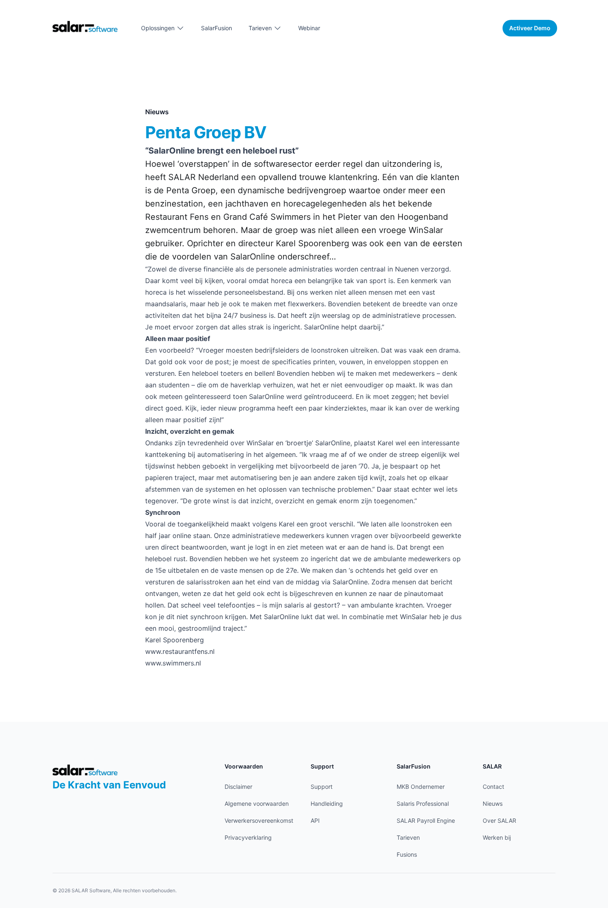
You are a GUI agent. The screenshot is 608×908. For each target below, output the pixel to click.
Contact (493, 786)
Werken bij (497, 837)
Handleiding (327, 803)
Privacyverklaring (248, 837)
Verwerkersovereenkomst (259, 820)
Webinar (309, 27)
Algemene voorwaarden (257, 803)
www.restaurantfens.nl (180, 651)
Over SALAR (499, 820)
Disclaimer (238, 786)
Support (322, 786)
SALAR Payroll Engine (426, 820)
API (315, 820)
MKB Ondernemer (421, 786)
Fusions (407, 854)
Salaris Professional (423, 803)
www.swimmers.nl (173, 663)
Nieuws (493, 803)
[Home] (85, 26)
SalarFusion (216, 27)
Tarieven (408, 837)
